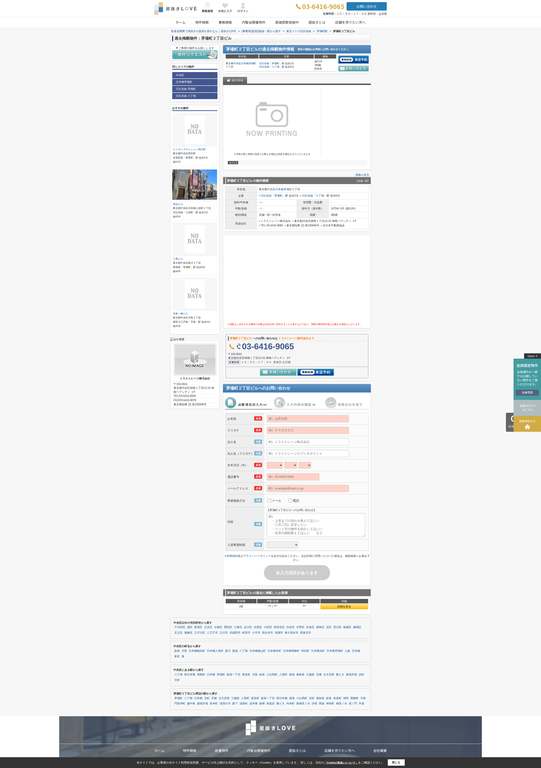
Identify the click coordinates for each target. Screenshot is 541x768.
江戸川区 (199, 632)
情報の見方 (362, 174)
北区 (329, 627)
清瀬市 (279, 632)
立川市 (224, 632)
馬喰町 (201, 674)
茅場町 (275, 63)
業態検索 (225, 22)
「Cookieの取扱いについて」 (341, 762)
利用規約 (232, 556)
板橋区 (347, 627)
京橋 (319, 674)
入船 (347, 650)
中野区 (300, 627)
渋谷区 (290, 627)
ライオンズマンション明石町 (189, 149)
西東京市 (305, 632)
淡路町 (243, 703)
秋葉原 (270, 703)
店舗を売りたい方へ (350, 22)
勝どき (340, 674)
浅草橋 (253, 703)
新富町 (246, 674)
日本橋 (356, 650)
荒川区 (337, 627)
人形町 (283, 674)
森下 (235, 703)
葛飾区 (188, 632)
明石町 (305, 650)
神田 (346, 698)
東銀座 (300, 674)
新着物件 (221, 750)
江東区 (238, 627)
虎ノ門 (353, 703)
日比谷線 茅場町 (186, 88)
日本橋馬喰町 (291, 650)
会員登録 (527, 392)
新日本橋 (189, 674)
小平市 (256, 632)
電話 (296, 500)
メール (276, 500)
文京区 (208, 627)
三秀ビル (178, 258)
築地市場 (351, 674)
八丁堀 (275, 66)
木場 (361, 703)
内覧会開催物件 (253, 22)
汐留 (314, 703)
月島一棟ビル (180, 313)
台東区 (218, 627)
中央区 (237, 63)
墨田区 (228, 627)
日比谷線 (264, 63)
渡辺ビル (178, 204)
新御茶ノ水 (303, 703)
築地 (235, 650)
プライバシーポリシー (257, 556)
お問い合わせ (367, 6)
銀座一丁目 (233, 674)
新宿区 (198, 627)
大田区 (268, 627)
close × (532, 356)
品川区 (248, 627)
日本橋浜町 (318, 650)
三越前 (310, 674)
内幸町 (290, 703)
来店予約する (527, 421)
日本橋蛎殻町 (197, 650)
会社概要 (380, 750)
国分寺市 (267, 632)
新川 (228, 650)
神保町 (330, 703)
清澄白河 (225, 703)
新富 (177, 656)
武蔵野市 (235, 632)
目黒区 (258, 627)
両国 (321, 703)
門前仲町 (179, 703)
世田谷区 (279, 627)
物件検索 (202, 22)
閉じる (396, 762)
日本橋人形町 (215, 650)
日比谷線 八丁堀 (186, 95)
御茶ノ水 (341, 703)
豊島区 (320, 627)
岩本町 (214, 703)
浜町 (361, 674)
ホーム (180, 22)
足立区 (178, 632)
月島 (184, 650)
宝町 (177, 680)
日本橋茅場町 (248, 63)
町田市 (246, 632)
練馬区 (357, 627)
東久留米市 (291, 632)
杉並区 (310, 627)
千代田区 (179, 627)
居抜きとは (317, 22)
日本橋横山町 (257, 650)
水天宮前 (328, 674)
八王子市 (212, 632)
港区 (190, 627)
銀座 (177, 650)
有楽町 (337, 698)
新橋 (262, 703)
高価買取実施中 (287, 22)
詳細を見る (344, 606)
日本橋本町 (274, 650)
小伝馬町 (271, 674)
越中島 (191, 703)
